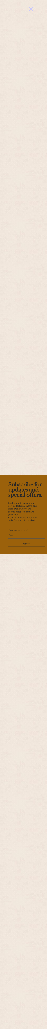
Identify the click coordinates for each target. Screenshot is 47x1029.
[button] (31, 9)
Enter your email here (17, 530)
